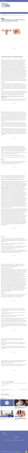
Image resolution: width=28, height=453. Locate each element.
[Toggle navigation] (1, 13)
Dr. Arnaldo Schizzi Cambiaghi (9, 381)
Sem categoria (2, 18)
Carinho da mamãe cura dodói (22, 389)
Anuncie (3, 433)
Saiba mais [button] (19, 451)
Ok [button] (26, 451)
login (6, 395)
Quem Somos (3, 432)
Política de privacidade (4, 434)
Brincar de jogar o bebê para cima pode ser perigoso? (7, 390)
